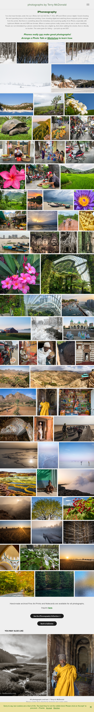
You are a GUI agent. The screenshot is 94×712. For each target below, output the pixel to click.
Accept (49, 708)
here (50, 607)
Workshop (52, 38)
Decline (57, 708)
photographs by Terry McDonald (47, 4)
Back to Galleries (47, 623)
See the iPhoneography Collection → (47, 616)
